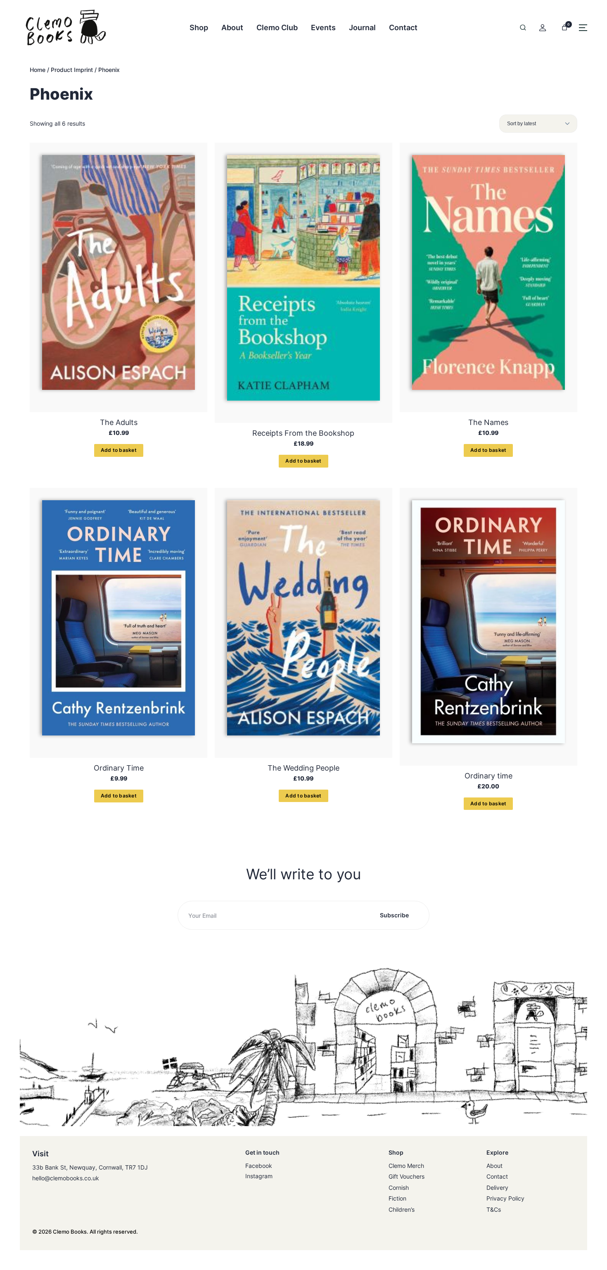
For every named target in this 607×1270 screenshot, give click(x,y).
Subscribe (394, 915)
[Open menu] (583, 27)
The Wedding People (303, 768)
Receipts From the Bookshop (303, 433)
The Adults (119, 422)
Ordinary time (488, 775)
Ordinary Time (119, 768)
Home (37, 69)
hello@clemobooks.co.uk (65, 1178)
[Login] (542, 27)
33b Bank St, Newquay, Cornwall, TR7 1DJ (90, 1167)
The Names (488, 422)
